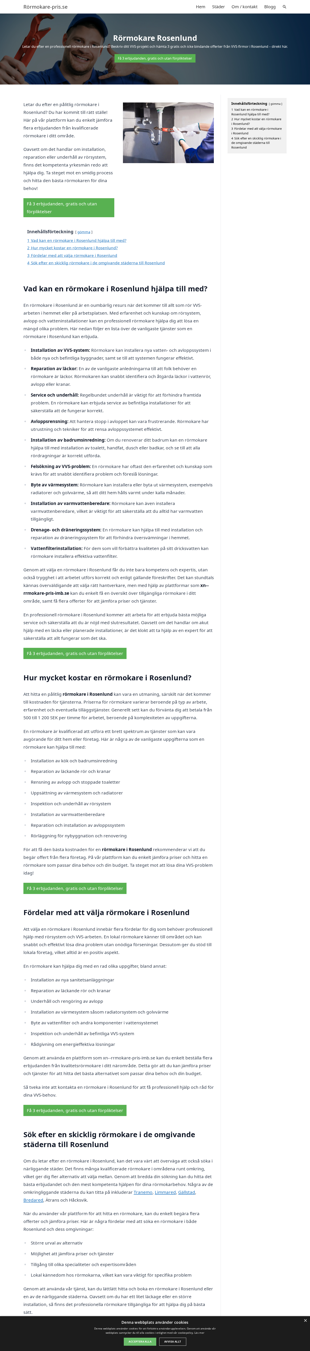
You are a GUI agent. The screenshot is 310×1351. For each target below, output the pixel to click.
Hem (200, 7)
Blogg (270, 7)
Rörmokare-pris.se (45, 6)
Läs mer (199, 1333)
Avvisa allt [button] (172, 1341)
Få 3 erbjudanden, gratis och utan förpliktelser (155, 58)
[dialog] (155, 1333)
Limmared (165, 1192)
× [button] (305, 1320)
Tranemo (143, 1192)
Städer (218, 7)
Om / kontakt (244, 7)
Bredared (33, 1200)
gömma (83, 231)
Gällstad (186, 1192)
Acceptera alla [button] (140, 1341)
